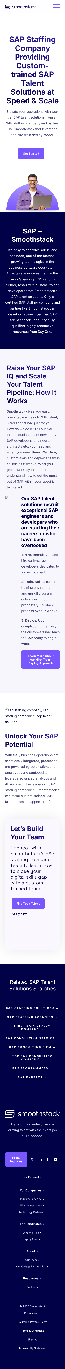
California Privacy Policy (32, 1321)
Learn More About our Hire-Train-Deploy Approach (41, 659)
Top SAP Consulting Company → (32, 1058)
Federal (33, 1177)
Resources (30, 1278)
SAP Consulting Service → (32, 1038)
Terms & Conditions (32, 1330)
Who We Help (31, 1232)
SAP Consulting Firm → (32, 1047)
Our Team (31, 1259)
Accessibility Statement (32, 1348)
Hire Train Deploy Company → (32, 1027)
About (31, 1251)
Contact (31, 1287)
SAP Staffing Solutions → (32, 1008)
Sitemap (32, 1339)
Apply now (19, 914)
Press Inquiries (16, 1159)
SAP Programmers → (32, 1068)
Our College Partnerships (31, 1266)
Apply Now (31, 1239)
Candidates (33, 1224)
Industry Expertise (31, 1198)
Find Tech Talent (28, 903)
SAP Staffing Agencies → (32, 1017)
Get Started (31, 153)
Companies (33, 1190)
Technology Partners (31, 1212)
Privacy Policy (32, 1313)
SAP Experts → (32, 1077)
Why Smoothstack (31, 1205)
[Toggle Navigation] (56, 8)
